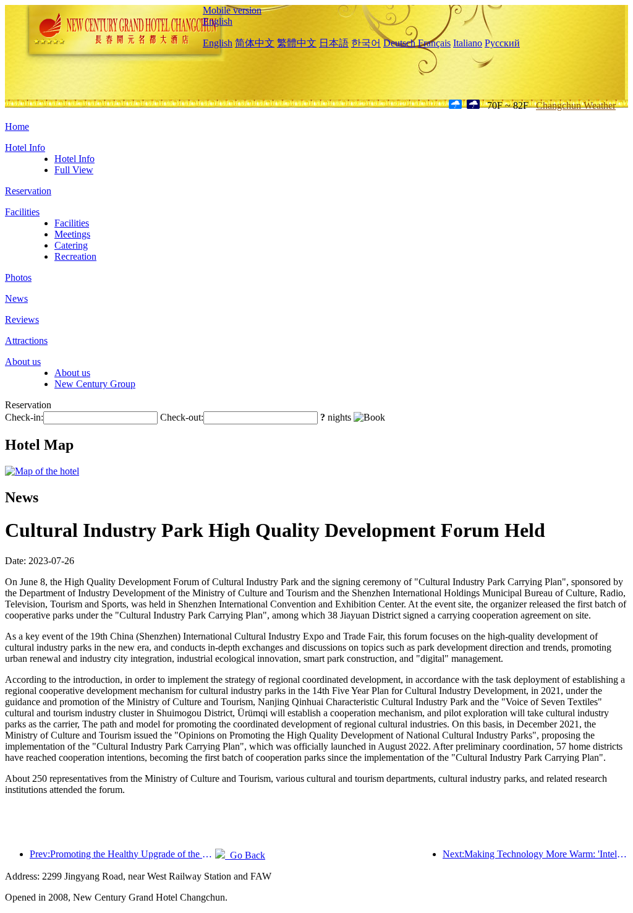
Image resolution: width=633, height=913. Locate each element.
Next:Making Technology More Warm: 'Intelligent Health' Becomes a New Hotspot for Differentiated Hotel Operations (535, 854)
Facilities (22, 212)
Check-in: (24, 417)
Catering (71, 245)
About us (23, 361)
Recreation (75, 256)
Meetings (72, 234)
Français (434, 43)
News (16, 298)
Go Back (245, 855)
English (217, 21)
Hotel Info (25, 147)
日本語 (334, 43)
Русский (502, 43)
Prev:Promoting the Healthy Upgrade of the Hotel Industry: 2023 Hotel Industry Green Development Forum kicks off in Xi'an (122, 854)
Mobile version (232, 10)
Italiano (467, 43)
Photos (18, 277)
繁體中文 (296, 43)
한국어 (366, 43)
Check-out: (181, 417)
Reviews (22, 319)
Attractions (26, 340)
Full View (73, 170)
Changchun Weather (576, 105)
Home (17, 126)
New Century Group (94, 384)
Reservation (28, 191)
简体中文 (254, 43)
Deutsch (399, 43)
